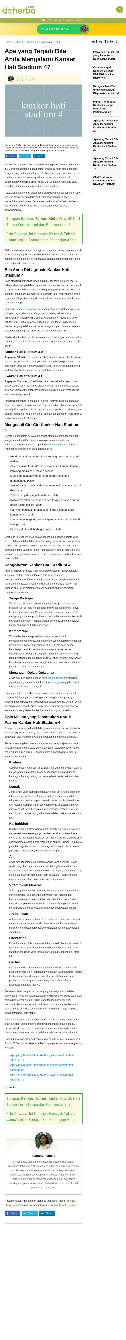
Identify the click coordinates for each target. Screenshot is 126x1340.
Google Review (67, 1205)
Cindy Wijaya (26, 80)
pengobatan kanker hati (54, 678)
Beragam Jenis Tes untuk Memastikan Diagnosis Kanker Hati (106, 90)
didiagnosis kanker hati (28, 309)
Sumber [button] (12, 1087)
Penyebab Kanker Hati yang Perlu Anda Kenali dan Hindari (106, 55)
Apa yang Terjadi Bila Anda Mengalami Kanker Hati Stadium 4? (40, 59)
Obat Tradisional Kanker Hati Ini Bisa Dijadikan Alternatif (104, 180)
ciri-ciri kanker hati (56, 444)
